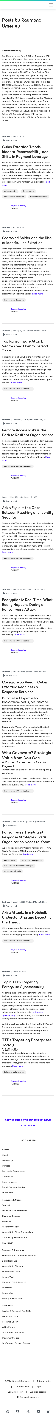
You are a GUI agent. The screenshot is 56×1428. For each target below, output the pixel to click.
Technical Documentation (14, 1210)
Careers (6, 1166)
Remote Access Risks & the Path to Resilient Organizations (27, 432)
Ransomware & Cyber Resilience (18, 388)
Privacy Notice (44, 1381)
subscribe (26, 1125)
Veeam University (10, 1227)
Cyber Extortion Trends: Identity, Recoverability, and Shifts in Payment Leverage (25, 152)
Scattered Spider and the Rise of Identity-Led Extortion (27, 240)
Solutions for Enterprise (14, 1072)
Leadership (7, 1160)
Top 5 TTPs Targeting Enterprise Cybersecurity (23, 984)
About (5, 1155)
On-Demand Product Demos (16, 1343)
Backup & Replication (12, 1298)
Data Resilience (9, 1261)
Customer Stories (10, 1338)
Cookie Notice (22, 1386)
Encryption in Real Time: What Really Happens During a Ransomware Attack (27, 605)
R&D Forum (7, 1243)
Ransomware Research (14, 196)
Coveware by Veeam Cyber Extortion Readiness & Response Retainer (25, 687)
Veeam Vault (8, 1277)
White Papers (8, 1327)
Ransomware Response (32, 860)
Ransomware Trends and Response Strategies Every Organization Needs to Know (26, 837)
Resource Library (10, 1322)
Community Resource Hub (14, 1237)
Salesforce (7, 1287)
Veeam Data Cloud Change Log (17, 1232)
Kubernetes (7, 1293)
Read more (37, 294)
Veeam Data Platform (12, 1266)
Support (6, 1205)
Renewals (6, 1221)
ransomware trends (38, 196)
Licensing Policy (15, 1392)
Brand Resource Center (13, 1187)
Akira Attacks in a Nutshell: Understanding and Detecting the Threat (27, 917)
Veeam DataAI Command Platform (19, 1255)
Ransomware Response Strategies (18, 865)
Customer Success (11, 1216)
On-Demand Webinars (13, 1332)
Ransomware (28, 191)
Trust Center (8, 1192)
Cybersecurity (10, 191)
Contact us (7, 1176)
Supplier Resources (39, 1392)
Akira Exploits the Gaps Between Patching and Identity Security (28, 513)
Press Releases (9, 1182)
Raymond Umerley (18, 205)
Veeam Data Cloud (11, 1271)
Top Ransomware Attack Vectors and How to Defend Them (25, 346)
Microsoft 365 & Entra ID (14, 1282)
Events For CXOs (10, 1316)
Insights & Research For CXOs (16, 1311)
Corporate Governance (13, 1171)
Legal (38, 1386)
